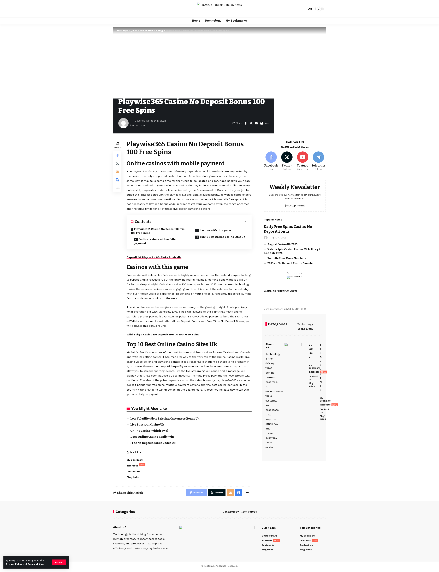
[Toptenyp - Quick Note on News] (219, 9)
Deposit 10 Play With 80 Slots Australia (154, 257)
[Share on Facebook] (245, 123)
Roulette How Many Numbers (286, 258)
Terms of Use (35, 564)
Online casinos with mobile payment (155, 241)
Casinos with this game (215, 230)
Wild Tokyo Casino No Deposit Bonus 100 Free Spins (163, 334)
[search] (304, 8)
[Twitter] (287, 161)
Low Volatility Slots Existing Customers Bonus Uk (164, 418)
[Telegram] (318, 161)
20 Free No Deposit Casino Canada (290, 263)
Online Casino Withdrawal (149, 430)
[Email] (256, 123)
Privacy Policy (14, 564)
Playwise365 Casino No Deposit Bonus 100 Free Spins (158, 231)
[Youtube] (302, 161)
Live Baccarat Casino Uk (147, 424)
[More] (266, 123)
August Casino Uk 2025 (282, 244)
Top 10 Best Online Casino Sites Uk (222, 236)
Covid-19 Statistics (295, 308)
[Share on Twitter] (250, 123)
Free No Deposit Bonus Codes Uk (153, 443)
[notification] (299, 8)
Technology (305, 324)
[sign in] (116, 9)
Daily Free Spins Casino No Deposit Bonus (288, 228)
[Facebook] (271, 161)
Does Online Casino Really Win (152, 436)
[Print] (261, 123)
